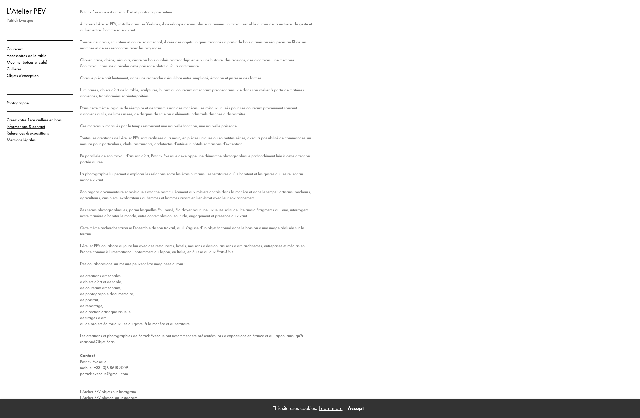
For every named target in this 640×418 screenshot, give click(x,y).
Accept (356, 408)
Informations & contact (26, 126)
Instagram (128, 397)
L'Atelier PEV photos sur (100, 397)
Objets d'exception (23, 75)
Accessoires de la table (26, 55)
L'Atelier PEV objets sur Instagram (108, 391)
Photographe (18, 102)
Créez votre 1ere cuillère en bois (34, 119)
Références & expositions (28, 133)
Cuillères (14, 68)
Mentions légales (21, 139)
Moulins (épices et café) (27, 62)
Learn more (331, 408)
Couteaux (15, 48)
